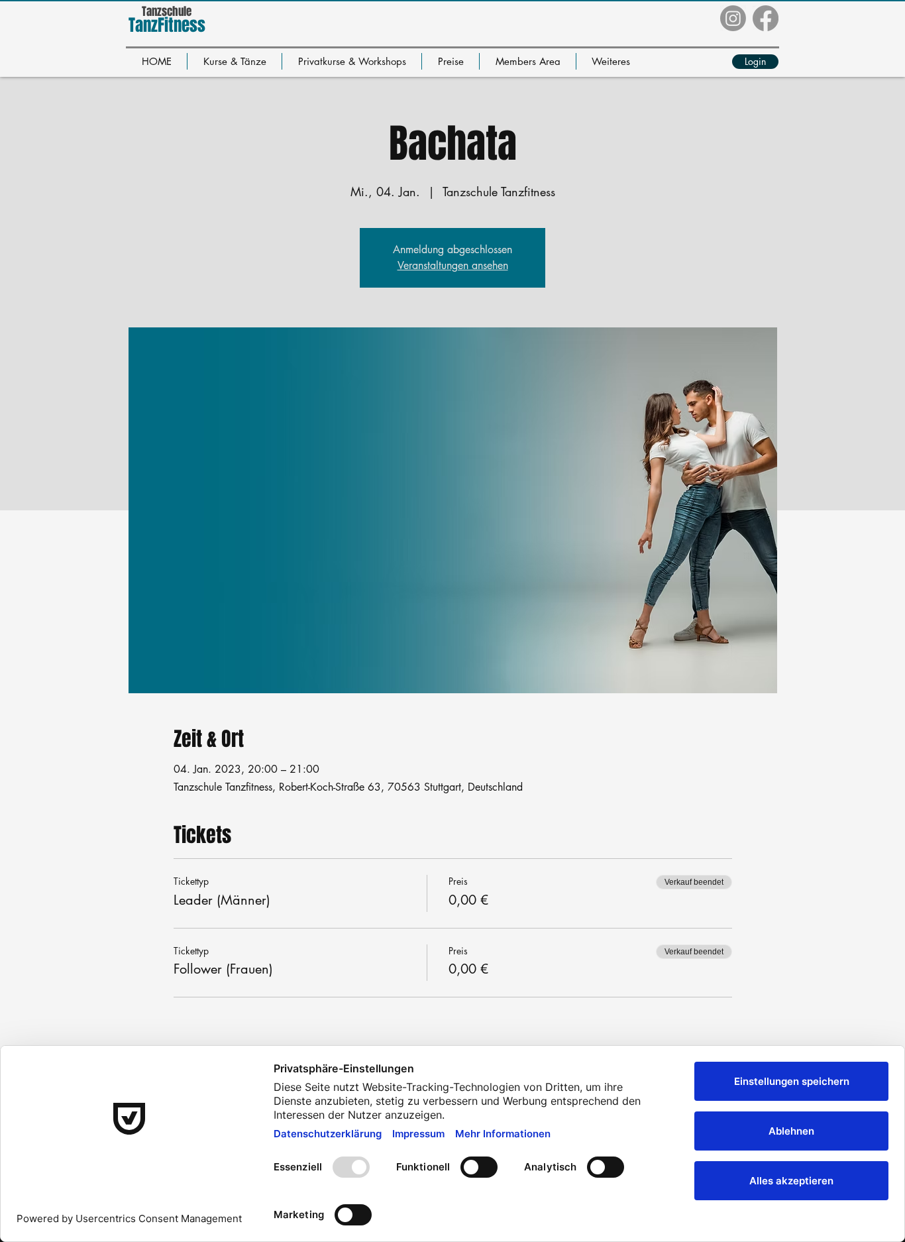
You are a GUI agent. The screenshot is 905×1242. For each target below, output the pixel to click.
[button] (234, 61)
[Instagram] (733, 18)
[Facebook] (765, 18)
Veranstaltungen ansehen (453, 265)
